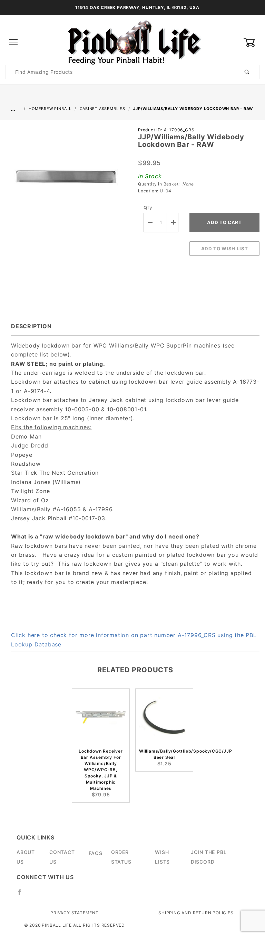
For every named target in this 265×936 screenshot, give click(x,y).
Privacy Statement (74, 912)
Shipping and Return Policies (195, 912)
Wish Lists (162, 857)
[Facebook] (22, 894)
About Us (26, 857)
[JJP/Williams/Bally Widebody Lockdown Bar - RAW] (66, 180)
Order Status (121, 857)
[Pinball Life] (132, 42)
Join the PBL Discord (209, 857)
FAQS (95, 853)
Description (31, 326)
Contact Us (62, 857)
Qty (148, 207)
